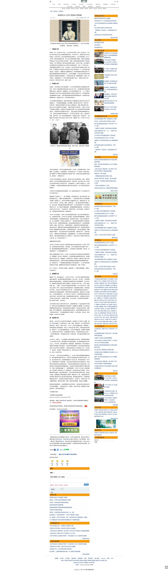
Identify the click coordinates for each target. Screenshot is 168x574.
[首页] (84, 2)
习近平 (108, 281)
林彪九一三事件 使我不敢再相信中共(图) (60, 500)
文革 (113, 323)
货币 (113, 300)
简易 (104, 410)
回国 (116, 315)
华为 (102, 296)
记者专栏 (113, 4)
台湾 (101, 304)
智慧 (115, 321)
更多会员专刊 (114, 37)
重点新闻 (66, 4)
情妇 (100, 296)
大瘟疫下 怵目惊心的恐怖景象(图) (103, 338)
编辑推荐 (105, 4)
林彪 (114, 319)
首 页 (53, 4)
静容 (100, 414)
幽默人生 (111, 321)
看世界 (91, 8)
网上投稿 (97, 558)
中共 (102, 289)
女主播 (114, 313)
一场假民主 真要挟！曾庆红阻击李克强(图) (105, 128)
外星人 (107, 323)
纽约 (82, 562)
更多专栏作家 (114, 418)
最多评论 (98, 4)
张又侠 (112, 281)
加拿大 (115, 298)
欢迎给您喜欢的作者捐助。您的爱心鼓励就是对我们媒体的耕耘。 (67, 406)
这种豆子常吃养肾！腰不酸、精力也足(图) (105, 178)
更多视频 (115, 405)
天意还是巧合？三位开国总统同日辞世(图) (61, 549)
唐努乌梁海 (104, 311)
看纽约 (86, 8)
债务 (101, 300)
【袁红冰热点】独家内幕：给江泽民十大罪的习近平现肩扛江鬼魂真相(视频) (69, 530)
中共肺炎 (96, 279)
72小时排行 (90, 4)
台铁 (105, 283)
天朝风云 (96, 432)
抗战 (95, 319)
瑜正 (106, 414)
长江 (98, 285)
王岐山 (113, 289)
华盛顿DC (86, 562)
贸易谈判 (114, 291)
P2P (107, 306)
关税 (101, 291)
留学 (105, 315)
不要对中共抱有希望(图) (56, 509)
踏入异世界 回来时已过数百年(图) (103, 27)
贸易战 (104, 281)
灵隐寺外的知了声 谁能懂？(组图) (58, 497)
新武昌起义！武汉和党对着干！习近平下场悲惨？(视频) (64, 514)
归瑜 (115, 410)
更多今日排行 (114, 190)
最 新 (59, 4)
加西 (93, 562)
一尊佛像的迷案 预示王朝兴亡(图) (103, 176)
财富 (114, 302)
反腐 (108, 296)
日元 (100, 302)
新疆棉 (114, 283)
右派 (87, 171)
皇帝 (101, 321)
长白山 (108, 311)
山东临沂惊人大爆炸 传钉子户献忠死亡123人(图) (62, 533)
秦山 (97, 414)
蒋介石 (103, 319)
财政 (112, 302)
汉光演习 (106, 287)
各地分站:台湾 (77, 562)
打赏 (82, 17)
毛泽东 (54, 323)
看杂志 (82, 560)
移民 (100, 315)
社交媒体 (106, 298)
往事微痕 (107, 285)
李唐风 (108, 412)
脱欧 (95, 300)
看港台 (77, 8)
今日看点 (73, 4)
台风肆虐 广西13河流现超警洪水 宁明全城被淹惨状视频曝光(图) (110, 55)
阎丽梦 (105, 289)
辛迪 (102, 416)
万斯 (107, 291)
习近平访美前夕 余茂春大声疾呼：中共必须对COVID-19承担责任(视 (110, 400)
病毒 (95, 281)
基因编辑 (113, 306)
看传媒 (89, 560)
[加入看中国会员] (69, 426)
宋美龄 (107, 319)
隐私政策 (80, 558)
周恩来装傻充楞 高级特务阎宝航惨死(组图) (61, 507)
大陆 (105, 306)
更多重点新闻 (114, 113)
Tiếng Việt (86, 564)
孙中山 (99, 319)
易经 (107, 321)
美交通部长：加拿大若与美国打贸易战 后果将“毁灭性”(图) (110, 96)
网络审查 (113, 308)
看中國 (64, 400)
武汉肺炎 (104, 279)
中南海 (108, 294)
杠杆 (103, 300)
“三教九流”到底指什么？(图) (101, 185)
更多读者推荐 (86, 554)
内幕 (111, 294)
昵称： (52, 472)
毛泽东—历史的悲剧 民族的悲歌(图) (59, 502)
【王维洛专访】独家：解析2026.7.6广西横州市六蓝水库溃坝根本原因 (111, 393)
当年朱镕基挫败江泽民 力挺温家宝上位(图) (105, 118)
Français (82, 564)
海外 (104, 317)
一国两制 (98, 298)
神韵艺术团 (72, 560)
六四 (115, 281)
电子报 (61, 558)
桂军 (116, 317)
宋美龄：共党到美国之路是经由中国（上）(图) (62, 512)
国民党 (111, 287)
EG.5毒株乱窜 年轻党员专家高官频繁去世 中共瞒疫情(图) (65, 519)
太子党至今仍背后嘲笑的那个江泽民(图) (104, 135)
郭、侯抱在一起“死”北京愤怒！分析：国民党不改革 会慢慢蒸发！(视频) (68, 517)
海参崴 (97, 304)
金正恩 (109, 289)
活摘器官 (101, 283)
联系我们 (90, 558)
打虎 (110, 296)
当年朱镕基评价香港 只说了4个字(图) (104, 138)
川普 (108, 279)
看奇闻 (104, 8)
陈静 (105, 412)
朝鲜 (111, 298)
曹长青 (99, 416)
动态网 (102, 560)
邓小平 (111, 319)
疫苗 (101, 285)
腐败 (105, 296)
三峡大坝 (109, 283)
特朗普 (112, 279)
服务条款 (73, 558)
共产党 (85, 61)
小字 (88, 17)
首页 (51, 11)
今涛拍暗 (100, 410)
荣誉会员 (59, 439)
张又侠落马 (97, 45)
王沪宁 (96, 294)
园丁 (112, 412)
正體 (115, 1)
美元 (106, 300)
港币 (102, 302)
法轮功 (108, 308)
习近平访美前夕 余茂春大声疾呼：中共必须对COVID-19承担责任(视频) (68, 535)
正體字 (77, 564)
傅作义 (84, 107)
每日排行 (81, 4)
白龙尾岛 (113, 311)
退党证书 (98, 560)
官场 (113, 296)
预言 (101, 323)
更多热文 (115, 274)
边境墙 (104, 291)
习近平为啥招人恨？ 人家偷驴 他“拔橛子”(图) (61, 525)
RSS (112, 558)
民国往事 (101, 432)
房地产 (105, 302)
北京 (107, 304)
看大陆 (63, 8)
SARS (98, 313)
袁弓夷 (96, 287)
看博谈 (82, 8)
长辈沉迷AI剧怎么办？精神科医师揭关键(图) (106, 188)
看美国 (72, 8)
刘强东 (111, 304)
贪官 (97, 296)
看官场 (68, 8)
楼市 (109, 302)
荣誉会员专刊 (99, 16)
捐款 (85, 558)
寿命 (110, 323)
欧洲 (90, 562)
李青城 (103, 414)
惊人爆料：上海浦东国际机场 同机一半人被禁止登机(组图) (65, 551)
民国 (114, 317)
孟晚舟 (97, 291)
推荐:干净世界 (65, 560)
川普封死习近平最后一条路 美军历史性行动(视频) (63, 528)
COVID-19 (99, 281)
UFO (99, 289)
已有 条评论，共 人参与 (57, 477)
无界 (106, 560)
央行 (98, 300)
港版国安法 (101, 287)
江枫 (109, 414)
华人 (97, 315)
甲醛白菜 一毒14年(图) (100, 173)
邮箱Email (96, 439)
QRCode (62, 449)
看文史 (95, 8)
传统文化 (99, 435)
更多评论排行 (86, 538)
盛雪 (114, 412)
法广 (102, 298)
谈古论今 (106, 432)
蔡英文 (104, 304)
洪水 (103, 285)
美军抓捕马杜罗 (98, 47)
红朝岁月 (61, 11)
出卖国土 (96, 283)
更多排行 (115, 371)
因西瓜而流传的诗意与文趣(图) (102, 18)
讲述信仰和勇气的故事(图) (56, 505)
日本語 (91, 564)
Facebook (103, 558)
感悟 (95, 323)
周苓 (102, 412)
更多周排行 (115, 237)
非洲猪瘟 (101, 306)
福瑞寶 (93, 560)
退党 (114, 287)
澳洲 (111, 317)
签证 (113, 315)
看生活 (100, 8)
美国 (110, 291)
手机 (98, 323)
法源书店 (77, 560)
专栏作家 (77, 6)
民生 (101, 317)
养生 (116, 323)
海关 (108, 315)
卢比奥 (115, 279)
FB (109, 298)
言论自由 (109, 313)
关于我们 (67, 558)
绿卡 (98, 317)
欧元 (97, 302)
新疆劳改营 (103, 313)
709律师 (102, 308)
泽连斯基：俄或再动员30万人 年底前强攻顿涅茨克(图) (110, 89)
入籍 (95, 317)
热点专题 (69, 6)
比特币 (109, 300)
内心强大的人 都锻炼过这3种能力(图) (104, 349)
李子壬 (112, 414)
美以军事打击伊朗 (99, 42)
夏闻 (100, 412)
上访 (105, 308)
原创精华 (90, 6)
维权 (98, 308)
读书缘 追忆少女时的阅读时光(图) (103, 34)
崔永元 (104, 294)
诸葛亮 (104, 321)
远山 (97, 412)
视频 (84, 6)
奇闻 (104, 323)
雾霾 (109, 306)
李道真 (111, 410)
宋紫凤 (96, 410)
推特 (108, 558)
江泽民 (100, 294)
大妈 (114, 304)
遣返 (111, 315)
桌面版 (56, 558)
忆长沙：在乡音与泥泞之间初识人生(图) (104, 121)
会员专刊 (98, 6)
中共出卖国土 (113, 285)
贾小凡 (108, 410)
